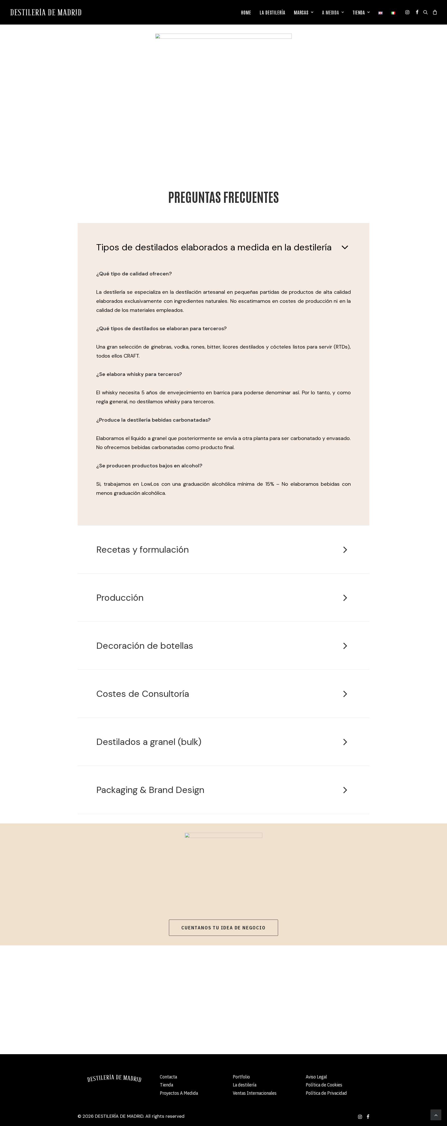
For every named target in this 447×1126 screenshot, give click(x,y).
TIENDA (359, 12)
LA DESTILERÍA (272, 12)
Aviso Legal (316, 1077)
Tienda (166, 1085)
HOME (246, 12)
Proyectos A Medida (179, 1093)
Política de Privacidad (326, 1093)
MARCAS (301, 12)
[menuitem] (246, 12)
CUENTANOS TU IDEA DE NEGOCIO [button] (223, 928)
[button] (408, 12)
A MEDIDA (330, 12)
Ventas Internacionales (255, 1093)
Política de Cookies (324, 1085)
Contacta (168, 1077)
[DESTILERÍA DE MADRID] (45, 12)
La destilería (244, 1085)
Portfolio (241, 1077)
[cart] (434, 12)
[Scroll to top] (435, 1114)
